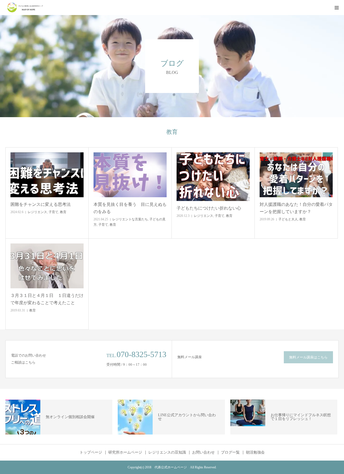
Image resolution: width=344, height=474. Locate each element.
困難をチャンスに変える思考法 (40, 204)
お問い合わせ (203, 452)
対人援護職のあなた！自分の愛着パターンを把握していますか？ (296, 208)
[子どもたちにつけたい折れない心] (213, 176)
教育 (63, 212)
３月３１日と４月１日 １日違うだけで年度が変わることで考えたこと (47, 299)
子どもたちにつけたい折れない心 (209, 208)
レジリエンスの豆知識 (167, 452)
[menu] (336, 7)
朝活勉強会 (255, 452)
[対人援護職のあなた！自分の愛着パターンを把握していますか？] (296, 174)
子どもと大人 (288, 219)
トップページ (91, 452)
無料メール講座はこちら (308, 357)
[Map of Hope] (25, 8)
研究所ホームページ (125, 452)
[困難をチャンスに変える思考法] (47, 174)
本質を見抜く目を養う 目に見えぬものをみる (130, 208)
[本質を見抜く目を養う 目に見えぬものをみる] (130, 174)
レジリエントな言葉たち (130, 219)
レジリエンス (37, 212)
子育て (53, 212)
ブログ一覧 (230, 452)
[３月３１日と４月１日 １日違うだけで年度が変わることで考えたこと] (47, 265)
